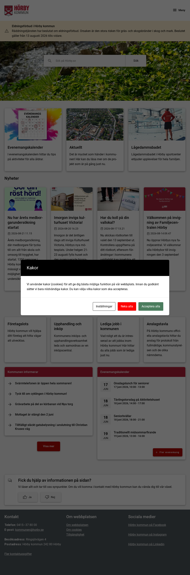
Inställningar (104, 306)
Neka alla (127, 306)
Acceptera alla (151, 306)
